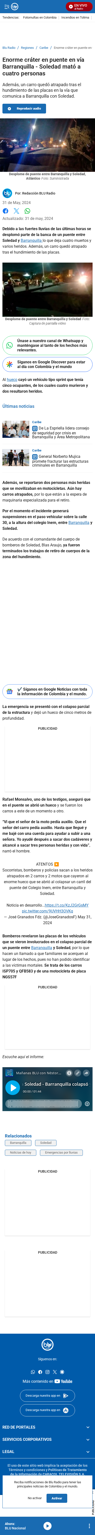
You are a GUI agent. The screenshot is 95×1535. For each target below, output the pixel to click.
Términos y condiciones (27, 1470)
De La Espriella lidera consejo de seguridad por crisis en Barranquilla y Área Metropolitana (61, 432)
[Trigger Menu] (6, 6)
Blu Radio (8, 48)
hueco (12, 379)
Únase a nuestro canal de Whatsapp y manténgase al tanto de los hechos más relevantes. (52, 345)
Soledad (45, 1143)
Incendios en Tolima (75, 18)
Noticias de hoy (20, 1152)
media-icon (47, 1526)
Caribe (43, 48)
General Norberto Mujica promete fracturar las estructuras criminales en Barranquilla (60, 461)
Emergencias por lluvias (61, 1152)
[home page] (47, 1345)
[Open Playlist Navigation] (89, 1526)
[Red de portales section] (88, 1427)
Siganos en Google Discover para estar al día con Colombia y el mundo (51, 364)
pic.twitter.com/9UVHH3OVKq (47, 911)
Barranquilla (32, 240)
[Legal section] (88, 1452)
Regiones (27, 48)
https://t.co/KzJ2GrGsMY (67, 905)
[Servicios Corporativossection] (88, 1439)
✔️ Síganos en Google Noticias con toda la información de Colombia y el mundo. (52, 691)
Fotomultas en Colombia (40, 18)
